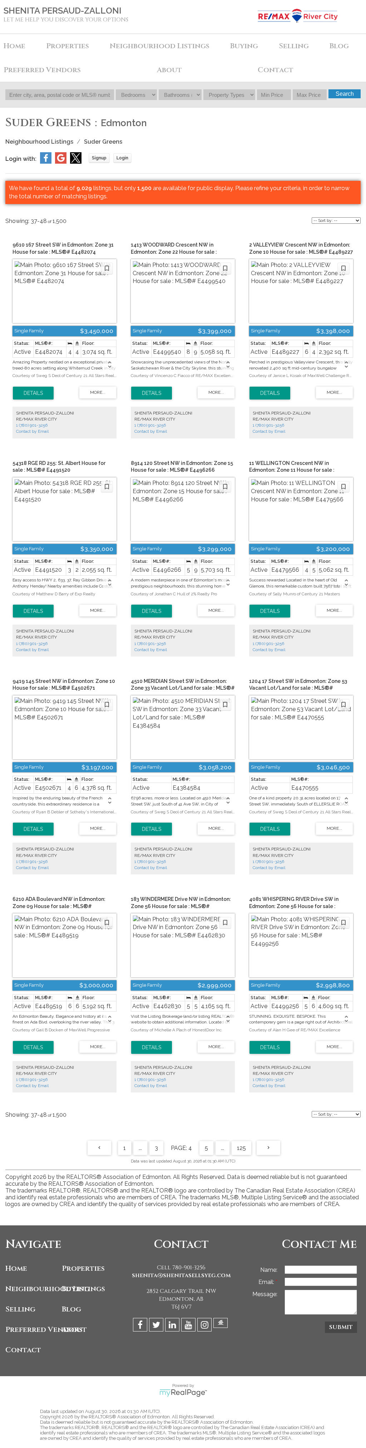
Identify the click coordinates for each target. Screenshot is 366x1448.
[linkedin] (173, 1326)
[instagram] (205, 1326)
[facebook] (141, 1326)
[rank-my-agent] (221, 1326)
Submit (341, 1327)
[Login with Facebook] (45, 161)
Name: (268, 1269)
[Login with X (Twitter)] (75, 161)
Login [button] (122, 157)
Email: (267, 1282)
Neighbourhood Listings (159, 46)
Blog (339, 46)
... (140, 1148)
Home (14, 46)
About (74, 1329)
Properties (83, 1268)
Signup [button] (99, 157)
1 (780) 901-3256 (32, 425)
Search (345, 94)
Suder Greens (103, 141)
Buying (76, 1289)
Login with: (20, 158)
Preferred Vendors (31, 1329)
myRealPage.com (183, 1393)
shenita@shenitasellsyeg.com (181, 1275)
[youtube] (189, 1326)
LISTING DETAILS (33, 393)
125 (241, 1148)
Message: (264, 1294)
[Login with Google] (60, 161)
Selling (20, 1309)
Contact (275, 70)
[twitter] (157, 1326)
